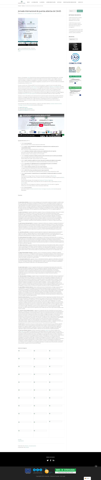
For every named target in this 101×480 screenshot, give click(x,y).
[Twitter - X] (48, 460)
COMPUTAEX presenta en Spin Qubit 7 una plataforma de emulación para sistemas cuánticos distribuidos (76, 31)
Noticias (59, 2)
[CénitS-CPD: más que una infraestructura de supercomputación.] (56, 393)
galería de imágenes (24, 110)
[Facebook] (50, 460)
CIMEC (48, 184)
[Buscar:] (73, 11)
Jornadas (19, 439)
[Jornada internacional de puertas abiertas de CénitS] (41, 63)
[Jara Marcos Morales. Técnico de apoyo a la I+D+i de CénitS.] (25, 369)
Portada (19, 5)
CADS (59, 181)
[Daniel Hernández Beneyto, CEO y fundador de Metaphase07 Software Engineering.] (25, 416)
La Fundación (35, 2)
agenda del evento (23, 107)
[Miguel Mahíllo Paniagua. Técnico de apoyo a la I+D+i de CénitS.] (56, 385)
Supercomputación (50, 2)
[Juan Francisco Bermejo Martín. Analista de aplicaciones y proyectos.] (41, 369)
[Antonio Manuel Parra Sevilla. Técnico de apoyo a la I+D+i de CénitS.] (41, 377)
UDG (23, 182)
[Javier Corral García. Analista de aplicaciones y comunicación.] (25, 361)
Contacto (80, 2)
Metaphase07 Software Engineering (46, 180)
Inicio (28, 2)
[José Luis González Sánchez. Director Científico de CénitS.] (25, 377)
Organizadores (21, 440)
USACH (54, 176)
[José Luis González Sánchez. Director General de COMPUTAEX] (41, 353)
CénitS (28, 77)
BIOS (63, 177)
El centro (42, 2)
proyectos (35, 88)
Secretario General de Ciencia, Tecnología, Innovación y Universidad (43, 188)
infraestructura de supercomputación (29, 93)
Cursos (27, 447)
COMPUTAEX (39, 13)
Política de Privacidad (55, 476)
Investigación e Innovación (69, 2)
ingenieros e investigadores (55, 86)
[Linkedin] (53, 460)
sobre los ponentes (28, 108)
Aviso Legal (62, 476)
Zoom (30, 83)
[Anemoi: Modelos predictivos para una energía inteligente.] (25, 393)
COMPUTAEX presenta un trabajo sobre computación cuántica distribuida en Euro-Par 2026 (75, 19)
